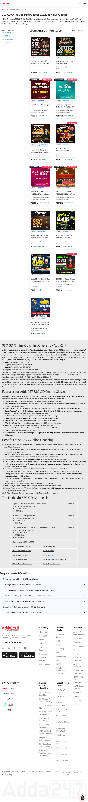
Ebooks (76, 650)
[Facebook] (19, 648)
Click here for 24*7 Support (14, 642)
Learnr (76, 704)
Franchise (43, 654)
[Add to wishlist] (49, 57)
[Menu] (84, 3)
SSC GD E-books (7, 39)
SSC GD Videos (7, 43)
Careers (42, 644)
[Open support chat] (82, 797)
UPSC (58, 660)
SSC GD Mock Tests (8, 32)
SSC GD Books (6, 36)
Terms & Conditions (52, 772)
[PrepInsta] (9, 705)
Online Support (45, 664)
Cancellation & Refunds (35, 772)
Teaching (60, 649)
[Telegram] (14, 648)
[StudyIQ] (9, 699)
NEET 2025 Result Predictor (78, 679)
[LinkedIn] (3, 648)
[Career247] (9, 710)
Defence (60, 653)
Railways (59, 645)
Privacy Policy (7, 775)
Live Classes (78, 642)
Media (41, 640)
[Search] (79, 3)
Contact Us (43, 636)
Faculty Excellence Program (60, 670)
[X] (9, 648)
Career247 (77, 692)
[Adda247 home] (6, 3)
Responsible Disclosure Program (13, 772)
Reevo (76, 696)
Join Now (71, 503)
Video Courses (79, 646)
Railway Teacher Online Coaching (45, 753)
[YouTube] (25, 648)
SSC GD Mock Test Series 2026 (36, 377)
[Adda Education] (9, 688)
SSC (58, 641)
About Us (43, 632)
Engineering (61, 656)
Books (75, 654)
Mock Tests (78, 638)
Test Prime (77, 700)
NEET (58, 664)
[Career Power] (9, 694)
